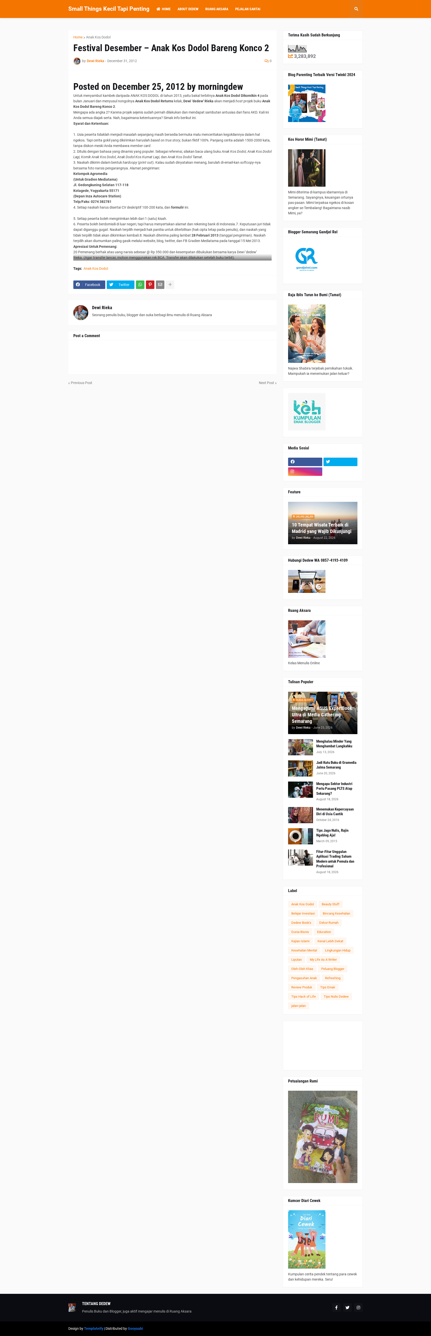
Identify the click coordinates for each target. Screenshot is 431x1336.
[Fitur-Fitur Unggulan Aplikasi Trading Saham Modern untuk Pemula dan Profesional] (300, 857)
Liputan (296, 959)
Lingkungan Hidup (337, 950)
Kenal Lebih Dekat (330, 941)
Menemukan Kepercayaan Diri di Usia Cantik (335, 811)
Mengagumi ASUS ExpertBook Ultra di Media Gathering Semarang (322, 714)
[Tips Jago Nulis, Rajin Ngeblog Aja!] (300, 836)
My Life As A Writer (323, 959)
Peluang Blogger (332, 969)
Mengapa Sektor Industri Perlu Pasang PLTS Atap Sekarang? (334, 789)
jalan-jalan (298, 1006)
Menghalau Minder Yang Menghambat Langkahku (334, 744)
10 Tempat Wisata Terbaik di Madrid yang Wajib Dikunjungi (321, 528)
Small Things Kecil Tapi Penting (108, 8)
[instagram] (305, 471)
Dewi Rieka (102, 307)
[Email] (160, 284)
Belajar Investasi (303, 913)
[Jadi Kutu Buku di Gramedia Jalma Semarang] (300, 768)
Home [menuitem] (166, 9)
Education (324, 932)
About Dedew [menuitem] (188, 9)
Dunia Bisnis (300, 932)
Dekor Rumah (328, 923)
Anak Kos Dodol (98, 37)
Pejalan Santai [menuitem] (247, 9)
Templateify (93, 1329)
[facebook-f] (336, 1307)
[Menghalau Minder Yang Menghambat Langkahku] (300, 747)
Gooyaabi (135, 1329)
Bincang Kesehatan (336, 913)
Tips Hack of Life (303, 996)
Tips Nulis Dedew (336, 996)
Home (78, 37)
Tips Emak (327, 987)
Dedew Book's (301, 923)
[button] (356, 9)
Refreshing (332, 978)
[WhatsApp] (140, 284)
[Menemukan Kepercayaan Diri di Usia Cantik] (300, 815)
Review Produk (301, 987)
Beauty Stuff (330, 904)
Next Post (266, 383)
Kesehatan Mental (304, 950)
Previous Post (81, 383)
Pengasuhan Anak (304, 978)
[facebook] (305, 462)
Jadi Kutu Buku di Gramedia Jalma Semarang (336, 765)
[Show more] (170, 284)
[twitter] (340, 462)
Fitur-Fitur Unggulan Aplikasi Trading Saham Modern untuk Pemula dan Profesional (335, 859)
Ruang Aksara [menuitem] (216, 9)
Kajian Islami (300, 941)
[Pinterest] (150, 284)
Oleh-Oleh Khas (302, 969)
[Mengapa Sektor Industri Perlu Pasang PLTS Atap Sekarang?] (300, 790)
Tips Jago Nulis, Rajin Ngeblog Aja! (332, 833)
